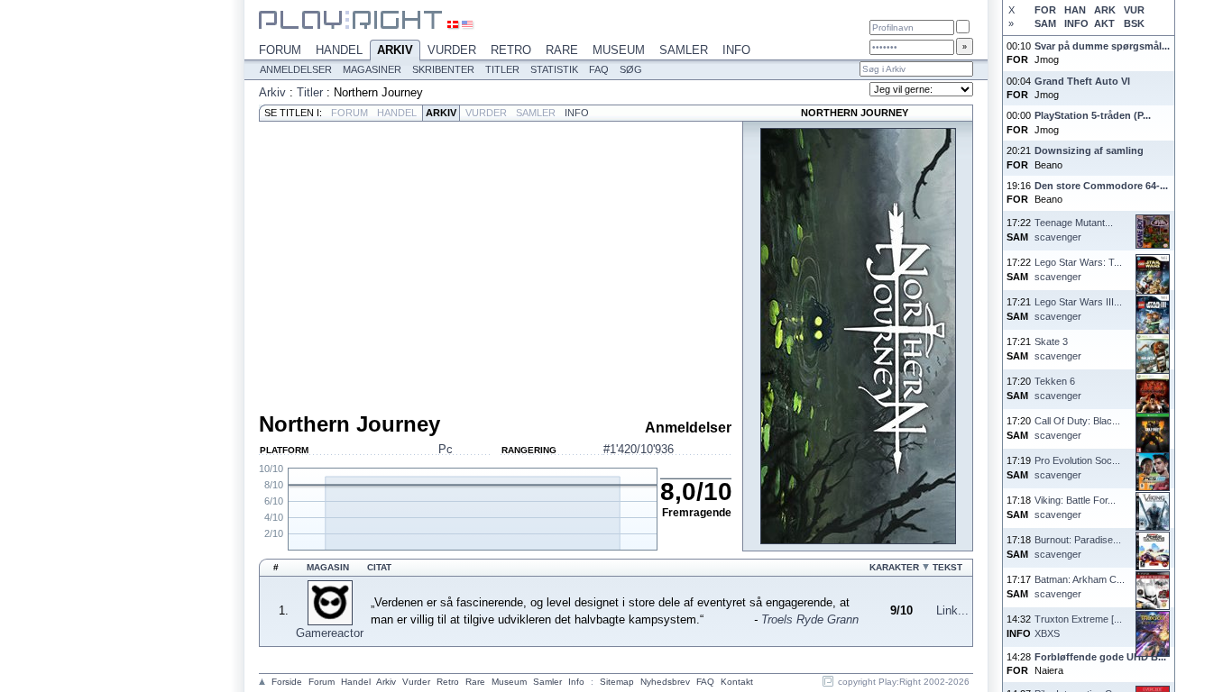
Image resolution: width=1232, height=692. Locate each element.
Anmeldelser (296, 69)
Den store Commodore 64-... (1101, 185)
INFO (1076, 23)
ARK (1105, 10)
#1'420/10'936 (638, 449)
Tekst (947, 567)
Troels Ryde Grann (810, 619)
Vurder (452, 50)
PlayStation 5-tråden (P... (1092, 115)
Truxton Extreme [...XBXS (1078, 626)
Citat (379, 567)
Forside (286, 682)
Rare (562, 50)
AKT (1104, 23)
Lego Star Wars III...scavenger (1078, 308)
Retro (511, 50)
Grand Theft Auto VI (1082, 81)
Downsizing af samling (1089, 150)
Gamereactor (329, 633)
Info (736, 50)
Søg (631, 69)
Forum (280, 50)
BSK (1134, 23)
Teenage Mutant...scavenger (1073, 229)
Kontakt (737, 682)
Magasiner (372, 69)
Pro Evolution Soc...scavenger (1077, 467)
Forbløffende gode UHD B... (1100, 656)
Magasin (328, 567)
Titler (502, 69)
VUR (1134, 10)
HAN (1075, 10)
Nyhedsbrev (665, 682)
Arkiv (395, 50)
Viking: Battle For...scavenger (1075, 507)
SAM (1045, 23)
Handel (339, 50)
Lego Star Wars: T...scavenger (1078, 269)
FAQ (599, 69)
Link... (952, 610)
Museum (619, 50)
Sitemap (617, 682)
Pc (445, 449)
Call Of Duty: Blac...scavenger (1077, 427)
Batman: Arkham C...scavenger (1079, 586)
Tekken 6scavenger (1057, 388)
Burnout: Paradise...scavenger (1077, 546)
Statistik (554, 69)
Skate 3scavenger (1057, 348)
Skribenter (443, 69)
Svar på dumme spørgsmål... (1102, 46)
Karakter (894, 567)
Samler (683, 50)
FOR (1045, 10)
